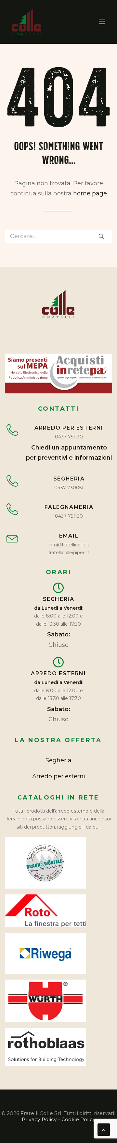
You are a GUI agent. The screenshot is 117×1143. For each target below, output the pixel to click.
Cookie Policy (78, 1119)
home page (90, 193)
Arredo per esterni (58, 776)
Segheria (59, 760)
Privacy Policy (39, 1119)
